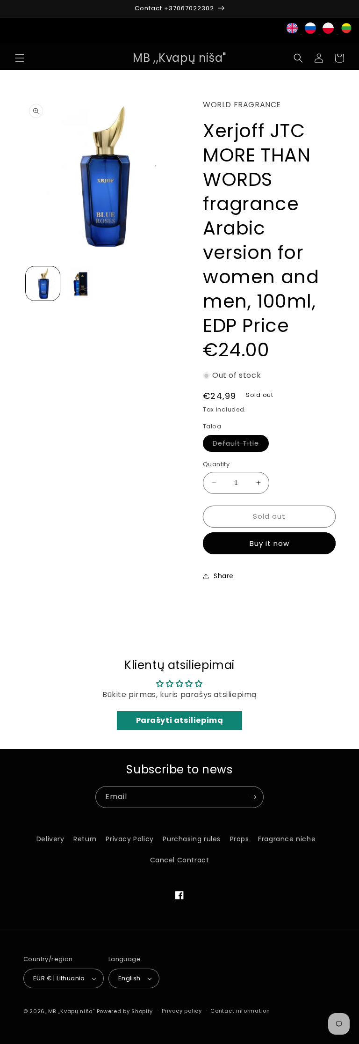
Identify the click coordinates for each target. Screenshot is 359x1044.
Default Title (241, 445)
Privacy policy (182, 1011)
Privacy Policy (129, 839)
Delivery (50, 839)
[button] (19, 58)
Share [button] (224, 576)
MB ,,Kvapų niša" (71, 1011)
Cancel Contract (179, 860)
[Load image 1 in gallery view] (43, 283)
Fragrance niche (287, 839)
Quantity (216, 464)
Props (239, 839)
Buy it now (269, 543)
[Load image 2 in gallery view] (82, 283)
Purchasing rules (192, 839)
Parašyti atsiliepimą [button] (179, 720)
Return (85, 839)
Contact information (240, 1011)
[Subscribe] (253, 797)
